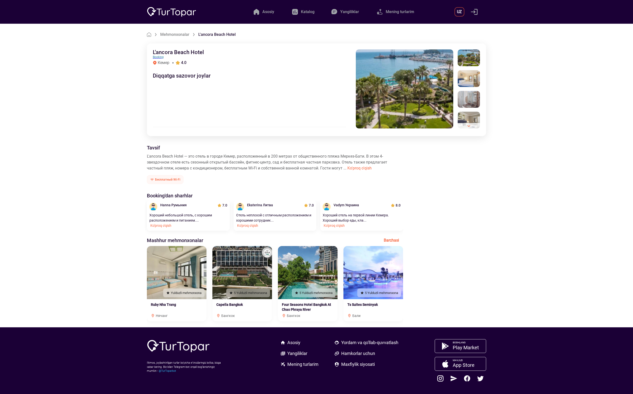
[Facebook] (467, 378)
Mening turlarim (302, 364)
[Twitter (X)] (480, 378)
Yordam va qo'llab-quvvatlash (369, 342)
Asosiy (293, 342)
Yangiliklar (297, 353)
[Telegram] (453, 378)
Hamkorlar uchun (358, 353)
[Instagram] (440, 378)
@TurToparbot (167, 371)
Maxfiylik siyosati (358, 364)
